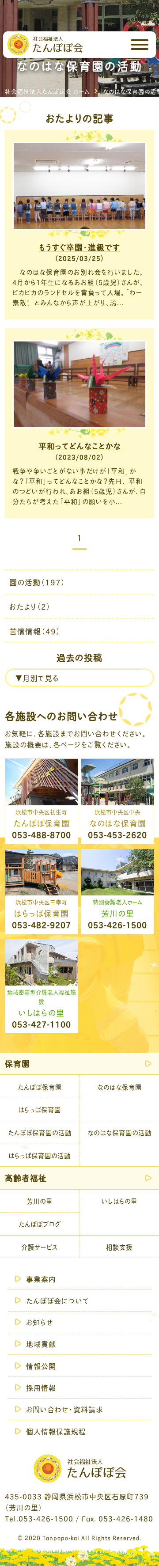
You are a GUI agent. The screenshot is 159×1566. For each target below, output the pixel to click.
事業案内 (41, 1278)
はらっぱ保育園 (39, 1109)
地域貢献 (41, 1343)
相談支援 (119, 1246)
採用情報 (41, 1387)
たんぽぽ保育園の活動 (40, 1132)
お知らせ (39, 1321)
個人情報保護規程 (56, 1431)
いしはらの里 (119, 1201)
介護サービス (39, 1246)
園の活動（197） (37, 582)
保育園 (17, 1063)
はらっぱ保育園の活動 (39, 1155)
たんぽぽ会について (57, 1300)
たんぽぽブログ (40, 1224)
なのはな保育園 (119, 1087)
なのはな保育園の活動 (119, 1132)
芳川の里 (39, 1201)
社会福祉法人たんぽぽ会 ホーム (47, 91)
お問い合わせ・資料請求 (64, 1408)
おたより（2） (30, 606)
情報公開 (41, 1365)
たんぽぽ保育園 (40, 1087)
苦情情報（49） (35, 631)
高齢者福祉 (26, 1178)
